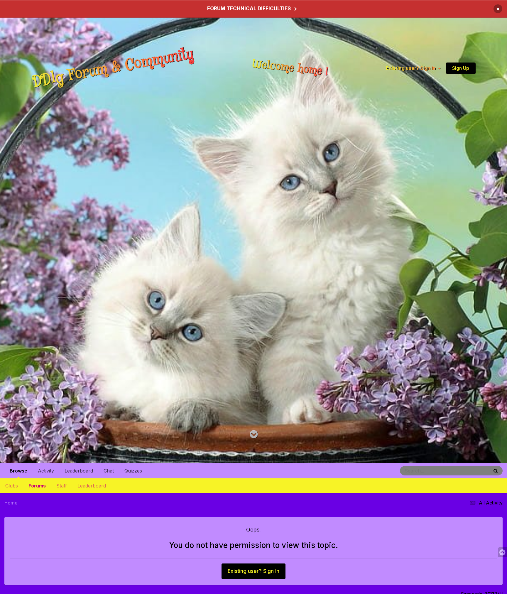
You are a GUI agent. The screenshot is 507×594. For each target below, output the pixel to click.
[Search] (496, 470)
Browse (18, 471)
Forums (37, 486)
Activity (46, 471)
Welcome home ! (290, 68)
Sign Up (460, 68)
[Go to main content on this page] (254, 434)
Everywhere (470, 470)
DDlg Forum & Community (113, 68)
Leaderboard (91, 486)
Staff (61, 486)
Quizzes (133, 471)
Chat (109, 471)
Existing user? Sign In (412, 68)
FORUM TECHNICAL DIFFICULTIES (249, 8)
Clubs (11, 486)
